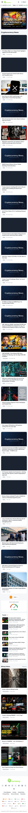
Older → (15, 597)
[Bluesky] (14, 789)
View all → (24, 666)
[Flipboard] (22, 785)
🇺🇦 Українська (14, 808)
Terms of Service (15, 794)
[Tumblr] (25, 785)
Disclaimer (22, 794)
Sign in (24, 1)
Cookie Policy (21, 792)
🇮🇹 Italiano (11, 805)
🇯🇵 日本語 (4, 803)
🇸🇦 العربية (24, 803)
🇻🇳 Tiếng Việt (4, 805)
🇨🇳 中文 (14, 803)
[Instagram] (12, 785)
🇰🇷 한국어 (9, 803)
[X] (2, 785)
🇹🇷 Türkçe (23, 799)
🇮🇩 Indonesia (23, 801)
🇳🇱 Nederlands (23, 805)
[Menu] (2, 2)
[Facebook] (6, 785)
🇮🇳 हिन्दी (19, 803)
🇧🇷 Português (17, 799)
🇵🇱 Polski (16, 805)
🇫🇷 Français (11, 801)
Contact (14, 792)
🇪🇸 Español (11, 799)
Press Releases (7, 792)
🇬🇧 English (5, 799)
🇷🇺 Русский (17, 801)
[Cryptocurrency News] (7, 2)
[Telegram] (19, 785)
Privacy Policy (6, 794)
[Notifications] (18, 2)
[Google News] (9, 785)
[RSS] (15, 785)
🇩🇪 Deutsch (4, 801)
